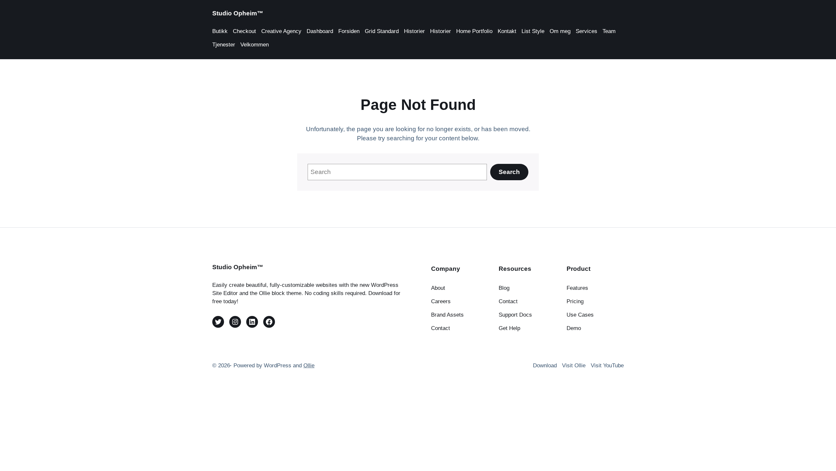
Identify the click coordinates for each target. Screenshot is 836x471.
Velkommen (254, 45)
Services (586, 31)
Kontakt (507, 31)
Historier (414, 31)
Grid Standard (382, 31)
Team (609, 31)
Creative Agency (281, 31)
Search (509, 171)
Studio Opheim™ (237, 13)
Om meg (560, 31)
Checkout (244, 31)
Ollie (308, 365)
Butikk (220, 31)
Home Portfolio (474, 31)
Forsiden (349, 31)
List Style (533, 31)
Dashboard (320, 31)
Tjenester (223, 45)
